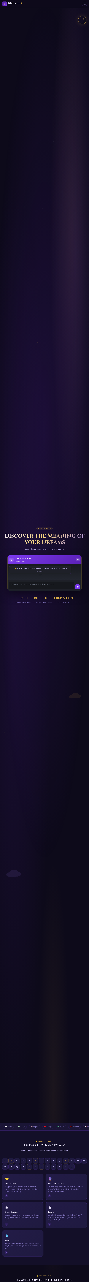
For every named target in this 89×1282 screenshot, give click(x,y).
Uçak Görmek (11, 1212)
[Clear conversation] (78, 559)
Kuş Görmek (10, 1184)
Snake (7, 1240)
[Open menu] (84, 4)
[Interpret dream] (77, 586)
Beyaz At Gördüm (56, 1184)
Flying (51, 1212)
